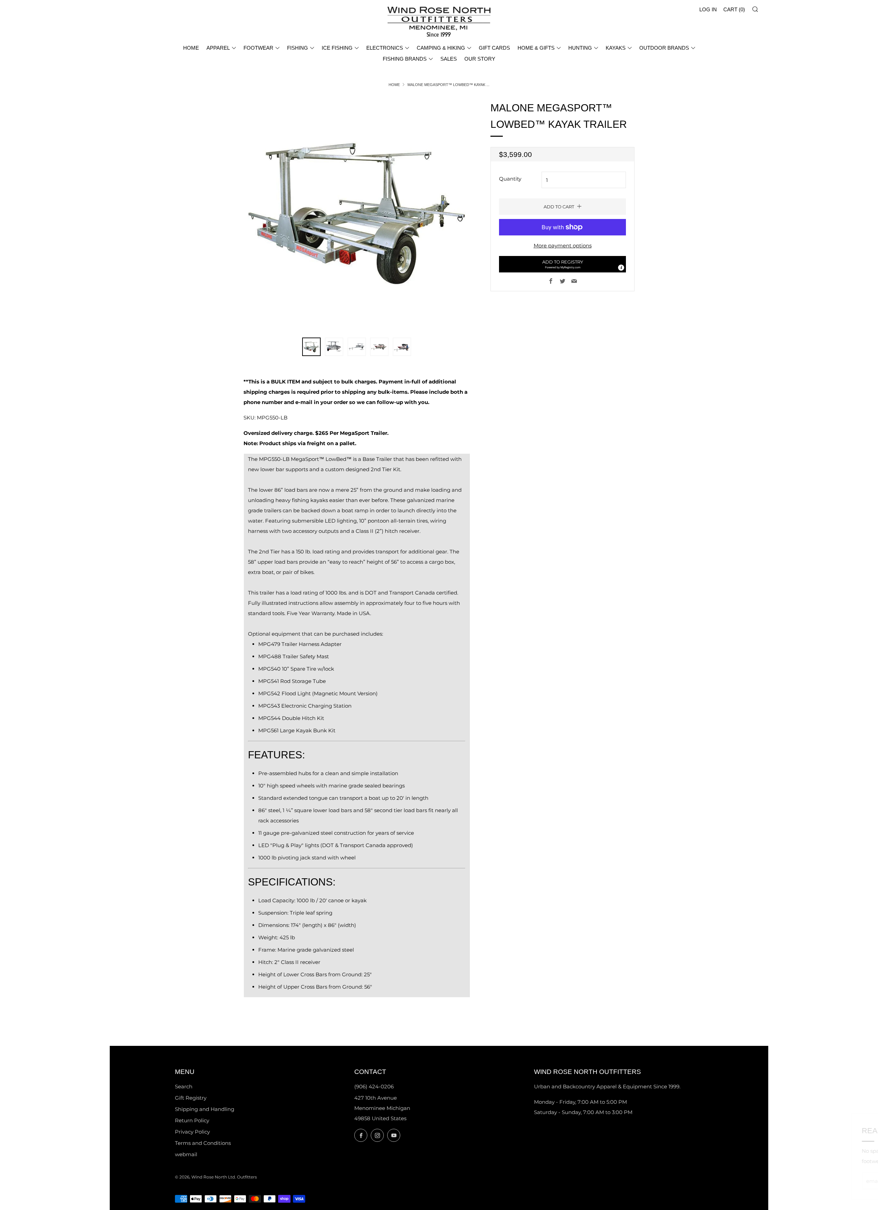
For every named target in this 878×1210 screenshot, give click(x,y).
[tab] (311, 347)
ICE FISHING (337, 48)
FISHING (297, 48)
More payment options (563, 245)
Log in (708, 9)
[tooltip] (621, 268)
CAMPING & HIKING (441, 48)
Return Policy (192, 1120)
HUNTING (580, 48)
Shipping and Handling (204, 1109)
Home (394, 85)
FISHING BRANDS (405, 59)
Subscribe (823, 1181)
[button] (562, 264)
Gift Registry (190, 1098)
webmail (186, 1154)
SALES (448, 59)
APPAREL (218, 48)
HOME (191, 48)
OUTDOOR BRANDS (664, 48)
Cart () (734, 9)
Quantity (510, 178)
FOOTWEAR (258, 48)
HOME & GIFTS (536, 48)
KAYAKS (616, 48)
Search (183, 1086)
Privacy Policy (192, 1131)
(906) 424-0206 (374, 1086)
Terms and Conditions (203, 1143)
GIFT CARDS (494, 48)
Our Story (479, 59)
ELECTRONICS (384, 48)
